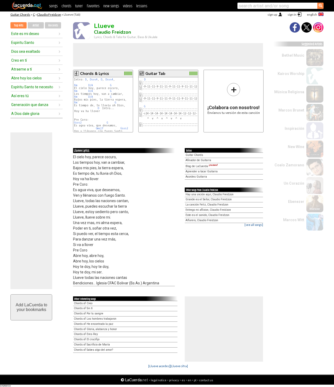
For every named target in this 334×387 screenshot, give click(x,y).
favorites (93, 6)
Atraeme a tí (21, 69)
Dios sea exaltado (25, 51)
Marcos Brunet (291, 110)
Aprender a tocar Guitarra (202, 171)
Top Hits (18, 25)
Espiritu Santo (22, 42)
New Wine (296, 147)
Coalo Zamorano (289, 165)
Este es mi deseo (25, 34)
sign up (272, 14)
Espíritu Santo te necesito (32, 87)
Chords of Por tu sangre (88, 313)
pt (195, 380)
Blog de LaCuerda (202, 166)
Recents (53, 25)
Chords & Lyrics (94, 73)
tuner (79, 6)
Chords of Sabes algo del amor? (93, 349)
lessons (141, 6)
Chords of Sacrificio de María (92, 344)
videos (127, 6)
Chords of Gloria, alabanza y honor (95, 329)
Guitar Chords (20, 14)
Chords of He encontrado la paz (93, 324)
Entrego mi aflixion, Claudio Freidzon (208, 210)
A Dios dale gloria (25, 114)
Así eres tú (20, 96)
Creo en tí (19, 60)
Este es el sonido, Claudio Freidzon (207, 215)
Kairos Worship (291, 74)
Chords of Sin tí (83, 308)
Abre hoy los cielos (26, 78)
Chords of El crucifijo (86, 339)
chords (66, 6)
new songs (111, 6)
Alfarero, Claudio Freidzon (202, 220)
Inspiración (294, 128)
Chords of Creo (83, 303)
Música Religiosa (289, 92)
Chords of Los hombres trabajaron (95, 318)
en (189, 380)
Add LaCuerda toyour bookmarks (31, 307)
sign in (292, 14)
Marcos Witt (293, 220)
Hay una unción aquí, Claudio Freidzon (210, 194)
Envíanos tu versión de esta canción (233, 98)
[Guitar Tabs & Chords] (27, 8)
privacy (174, 380)
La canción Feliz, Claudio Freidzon (207, 204)
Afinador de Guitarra (198, 160)
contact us (206, 380)
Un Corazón (294, 183)
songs (53, 6)
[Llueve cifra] (179, 366)
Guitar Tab (155, 73)
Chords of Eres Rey (86, 334)
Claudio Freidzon (49, 14)
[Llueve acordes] (159, 366)
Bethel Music (293, 55)
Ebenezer (296, 202)
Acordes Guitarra (196, 176)
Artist (36, 25)
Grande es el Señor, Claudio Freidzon (209, 199)
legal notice (158, 380)
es (183, 380)
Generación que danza (29, 105)
